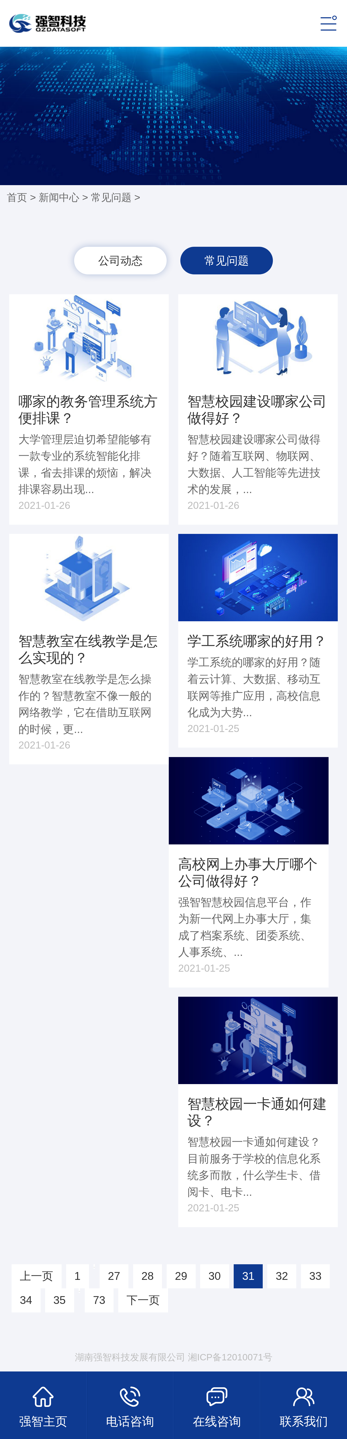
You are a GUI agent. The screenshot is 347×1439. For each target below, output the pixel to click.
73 (99, 1300)
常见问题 (111, 197)
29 (181, 1276)
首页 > (23, 197)
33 (315, 1276)
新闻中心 (59, 197)
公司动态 (120, 260)
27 (114, 1276)
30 (214, 1276)
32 (282, 1276)
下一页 (143, 1300)
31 (248, 1276)
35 (59, 1300)
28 (147, 1276)
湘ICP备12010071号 (230, 1357)
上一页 (36, 1276)
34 (26, 1300)
